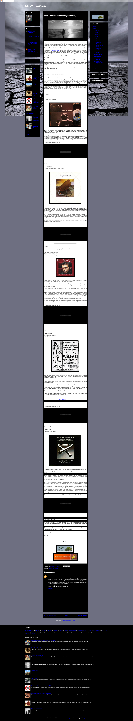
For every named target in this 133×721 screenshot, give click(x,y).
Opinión (89, 630)
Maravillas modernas (96, 632)
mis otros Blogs (55, 50)
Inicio (66, 615)
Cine (46, 632)
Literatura (80, 630)
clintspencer (69, 718)
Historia (49, 630)
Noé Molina (31, 21)
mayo (96, 68)
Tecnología (33, 633)
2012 (94, 28)
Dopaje (69, 632)
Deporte (61, 630)
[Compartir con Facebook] (68, 566)
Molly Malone (34, 69)
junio (96, 40)
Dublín (65, 630)
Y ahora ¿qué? (98, 66)
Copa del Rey (51, 632)
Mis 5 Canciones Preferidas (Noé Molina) (36, 118)
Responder (50, 588)
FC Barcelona (74, 632)
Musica (50, 568)
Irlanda (38, 630)
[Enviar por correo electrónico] (63, 566)
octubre (97, 32)
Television (55, 630)
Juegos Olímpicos (72, 630)
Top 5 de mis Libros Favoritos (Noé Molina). (36, 93)
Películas (27, 633)
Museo (102, 632)
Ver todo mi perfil (30, 24)
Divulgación (64, 632)
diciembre (97, 30)
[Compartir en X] (66, 566)
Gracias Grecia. (34, 84)
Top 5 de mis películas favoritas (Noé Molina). (98, 50)
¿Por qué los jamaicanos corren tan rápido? (32, 133)
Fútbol (79, 632)
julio (96, 38)
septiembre (97, 34)
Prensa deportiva (96, 630)
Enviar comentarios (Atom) (69, 620)
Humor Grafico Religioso (31, 50)
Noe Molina (55, 568)
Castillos (38, 632)
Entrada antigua (82, 615)
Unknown (50, 576)
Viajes (44, 630)
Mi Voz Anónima (36, 6)
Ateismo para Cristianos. (31, 32)
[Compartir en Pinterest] (69, 566)
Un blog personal (32, 42)
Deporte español (58, 632)
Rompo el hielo (30, 113)
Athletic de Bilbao (105, 630)
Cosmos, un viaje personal (37, 655)
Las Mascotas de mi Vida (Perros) (36, 77)
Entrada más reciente (50, 615)
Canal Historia (33, 632)
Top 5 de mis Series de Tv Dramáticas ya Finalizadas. (36, 126)
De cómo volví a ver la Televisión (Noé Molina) (36, 100)
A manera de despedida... (37, 708)
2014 (94, 26)
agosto (96, 36)
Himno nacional (84, 632)
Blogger (84, 718)
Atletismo (27, 632)
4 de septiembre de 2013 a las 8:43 (60, 576)
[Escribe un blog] (65, 566)
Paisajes (106, 632)
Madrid (90, 632)
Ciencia (43, 632)
